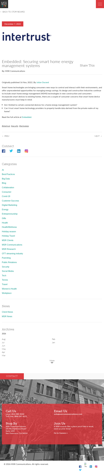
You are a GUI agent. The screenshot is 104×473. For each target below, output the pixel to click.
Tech (4, 275)
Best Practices (8, 174)
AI (3, 170)
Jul (3, 342)
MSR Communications (12, 245)
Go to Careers (60, 433)
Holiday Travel (8, 236)
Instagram (26, 151)
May (4, 348)
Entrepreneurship (10, 214)
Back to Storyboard (14, 11)
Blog (4, 183)
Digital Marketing (9, 205)
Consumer (6, 192)
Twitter (11, 151)
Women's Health (9, 289)
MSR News (7, 316)
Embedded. (27, 117)
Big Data (6, 179)
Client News (7, 312)
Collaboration (8, 187)
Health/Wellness (9, 227)
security (15, 126)
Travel (4, 284)
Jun (3, 345)
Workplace (7, 293)
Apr (3, 352)
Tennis (5, 280)
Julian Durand (42, 82)
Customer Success (10, 201)
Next (97, 136)
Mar (4, 355)
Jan (53, 342)
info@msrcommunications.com (68, 414)
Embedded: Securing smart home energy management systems (37, 63)
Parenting (6, 258)
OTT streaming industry (12, 253)
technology (24, 126)
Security (5, 267)
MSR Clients (7, 240)
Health (5, 223)
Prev (6, 136)
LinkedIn (18, 151)
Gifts (4, 218)
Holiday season (9, 231)
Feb (53, 339)
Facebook (3, 151)
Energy (5, 209)
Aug (3, 339)
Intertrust (6, 126)
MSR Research (9, 249)
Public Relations (9, 262)
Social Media (8, 271)
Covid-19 (6, 196)
